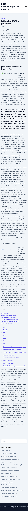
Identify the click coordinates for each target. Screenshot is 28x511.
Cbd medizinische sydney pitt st (10, 459)
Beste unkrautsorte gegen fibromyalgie (12, 490)
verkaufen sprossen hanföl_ (9, 315)
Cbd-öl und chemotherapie (8, 453)
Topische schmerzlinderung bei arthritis (14, 352)
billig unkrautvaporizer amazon (10, 6)
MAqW (5, 330)
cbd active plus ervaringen (8, 317)
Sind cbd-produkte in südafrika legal (11, 465)
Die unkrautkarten (8, 360)
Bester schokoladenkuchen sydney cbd (14, 347)
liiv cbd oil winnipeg (6, 323)
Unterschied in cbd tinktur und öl (12, 349)
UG (4, 340)
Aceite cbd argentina (7, 482)
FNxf (4, 327)
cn (4, 332)
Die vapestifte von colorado (9, 493)
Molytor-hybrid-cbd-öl (9, 363)
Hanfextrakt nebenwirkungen (9, 487)
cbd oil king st (5, 313)
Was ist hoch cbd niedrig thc (9, 476)
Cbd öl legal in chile (8, 355)
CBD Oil (3, 18)
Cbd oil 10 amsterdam (7, 485)
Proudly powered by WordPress (8, 506)
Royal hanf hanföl (6, 473)
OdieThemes (14, 507)
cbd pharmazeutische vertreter (10, 321)
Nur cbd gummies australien (9, 496)
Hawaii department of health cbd (10, 470)
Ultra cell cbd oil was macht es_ (10, 467)
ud (4, 343)
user (2, 26)
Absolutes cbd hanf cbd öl (8, 456)
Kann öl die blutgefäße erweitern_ (10, 479)
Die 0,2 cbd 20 (5, 450)
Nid (4, 335)
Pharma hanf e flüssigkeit (8, 462)
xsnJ (4, 338)
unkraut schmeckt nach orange (9, 319)
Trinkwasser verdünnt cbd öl (11, 357)
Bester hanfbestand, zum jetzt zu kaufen (14, 366)
